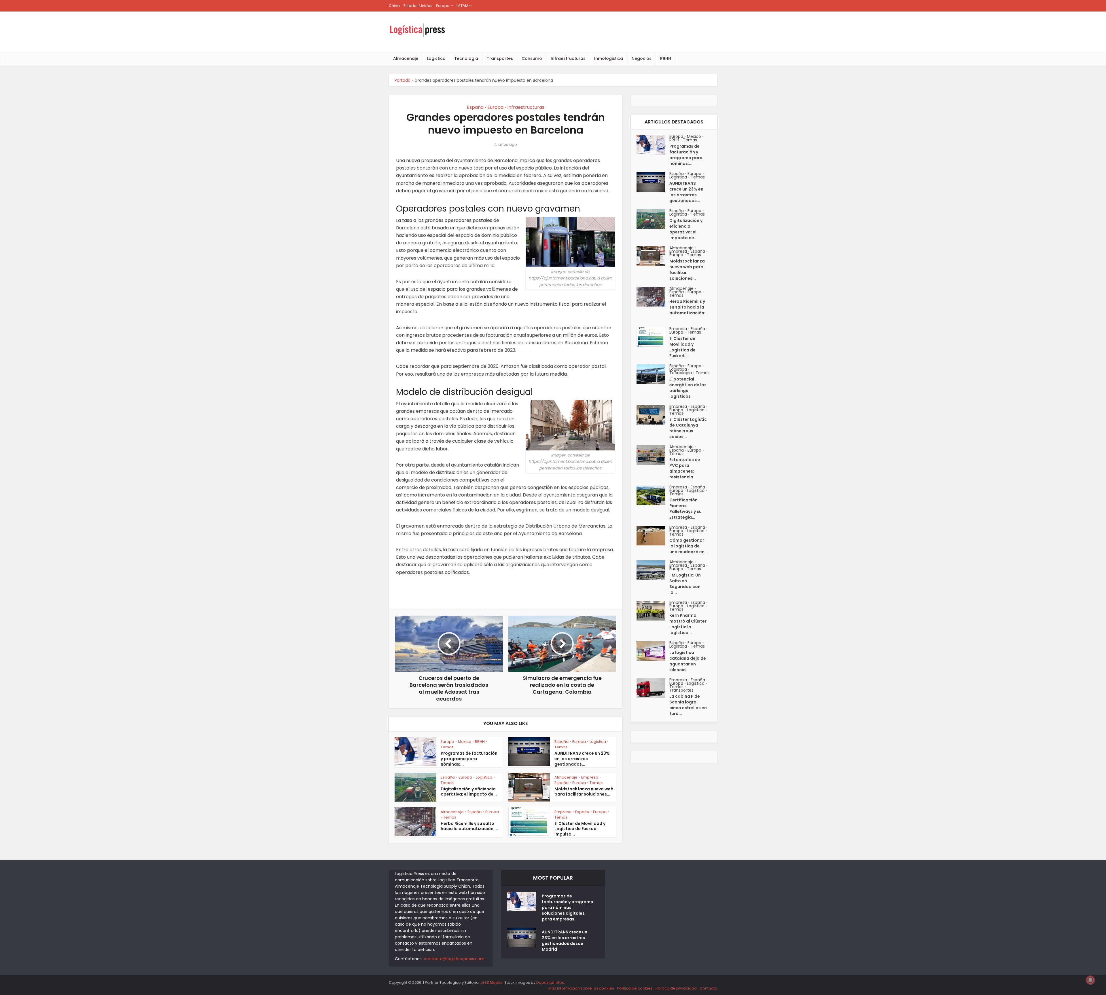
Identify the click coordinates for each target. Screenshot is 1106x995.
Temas (447, 747)
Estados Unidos (418, 5)
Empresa (589, 777)
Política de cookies (635, 988)
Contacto (708, 988)
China (394, 5)
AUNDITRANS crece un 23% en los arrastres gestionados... (582, 758)
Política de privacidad (676, 988)
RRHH (665, 58)
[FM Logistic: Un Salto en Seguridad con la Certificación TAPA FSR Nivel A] (653, 570)
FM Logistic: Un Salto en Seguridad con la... (685, 583)
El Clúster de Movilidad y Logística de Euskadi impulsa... (579, 829)
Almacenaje (405, 58)
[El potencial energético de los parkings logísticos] (653, 374)
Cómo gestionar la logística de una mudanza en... (688, 546)
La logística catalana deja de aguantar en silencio (687, 661)
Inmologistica (608, 58)
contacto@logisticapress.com (454, 959)
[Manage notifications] (1090, 980)
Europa (443, 5)
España (475, 107)
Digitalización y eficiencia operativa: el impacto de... (469, 791)
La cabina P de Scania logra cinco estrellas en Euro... (688, 704)
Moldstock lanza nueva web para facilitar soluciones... (583, 791)
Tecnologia (466, 58)
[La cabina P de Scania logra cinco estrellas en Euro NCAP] (653, 688)
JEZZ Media (491, 982)
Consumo (532, 58)
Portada (402, 80)
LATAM (462, 5)
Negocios (642, 58)
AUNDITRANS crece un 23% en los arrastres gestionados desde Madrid (564, 940)
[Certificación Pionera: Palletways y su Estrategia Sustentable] (653, 495)
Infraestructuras (568, 58)
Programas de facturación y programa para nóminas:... (469, 758)
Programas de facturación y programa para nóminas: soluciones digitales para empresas (567, 907)
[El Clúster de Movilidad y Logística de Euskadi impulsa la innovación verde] (653, 337)
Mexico (464, 741)
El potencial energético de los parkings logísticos (688, 387)
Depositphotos (550, 982)
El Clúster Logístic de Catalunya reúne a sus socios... (688, 428)
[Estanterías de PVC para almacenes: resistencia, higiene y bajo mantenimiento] (653, 455)
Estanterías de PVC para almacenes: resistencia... (684, 468)
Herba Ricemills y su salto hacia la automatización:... (469, 826)
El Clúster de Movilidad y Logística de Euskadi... (682, 347)
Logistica (436, 58)
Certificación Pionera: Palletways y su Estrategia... (685, 508)
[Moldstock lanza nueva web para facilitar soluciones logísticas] (653, 256)
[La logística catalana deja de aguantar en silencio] (653, 651)
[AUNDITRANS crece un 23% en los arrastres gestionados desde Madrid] (653, 182)
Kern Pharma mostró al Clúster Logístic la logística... (688, 624)
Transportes (500, 58)
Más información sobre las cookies (581, 988)
